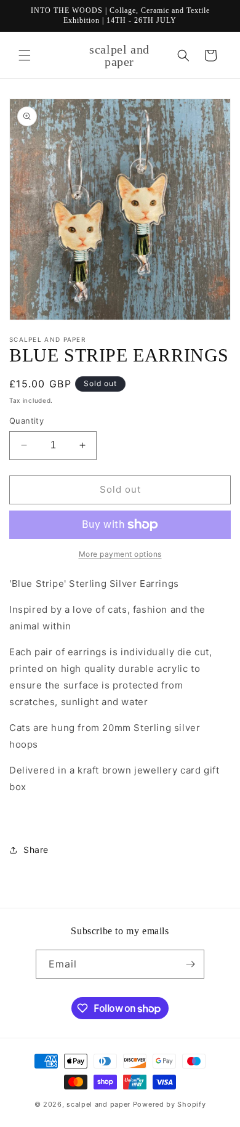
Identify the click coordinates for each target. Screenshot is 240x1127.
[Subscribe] (190, 964)
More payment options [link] (120, 554)
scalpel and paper (98, 1104)
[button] (24, 55)
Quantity (26, 421)
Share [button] (36, 849)
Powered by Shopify (169, 1104)
